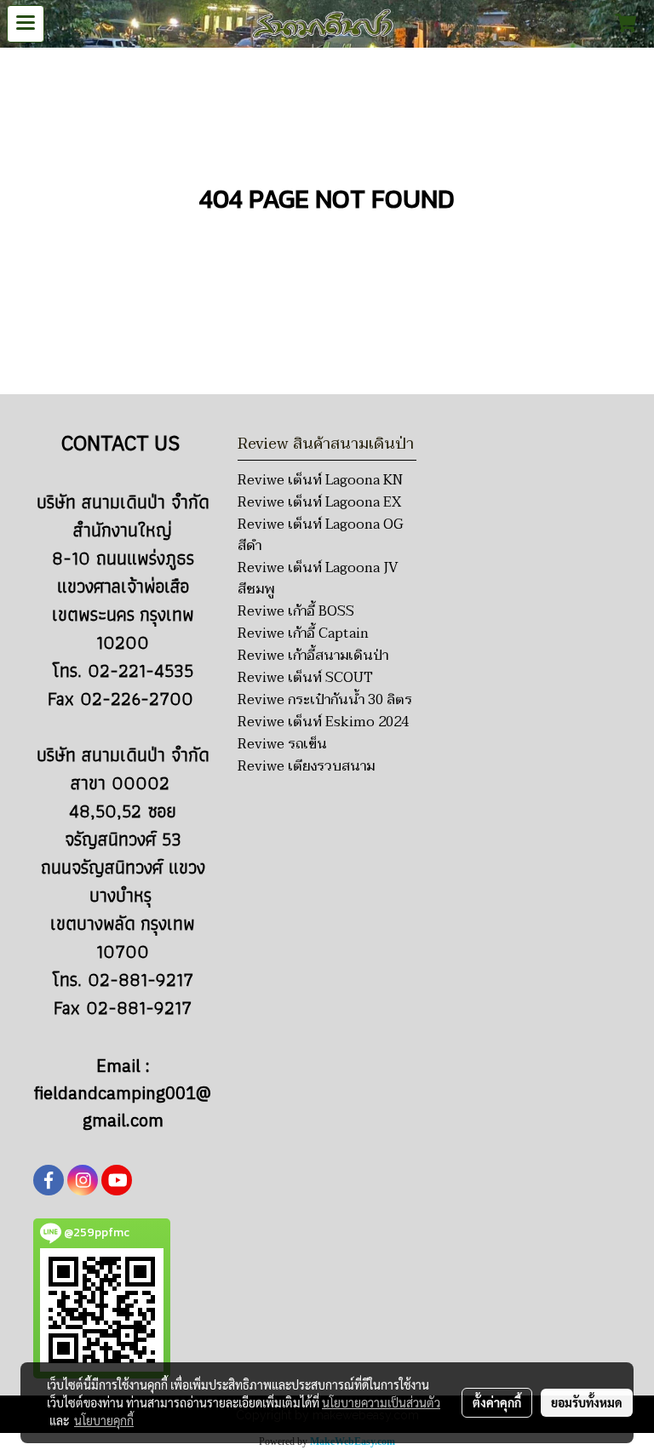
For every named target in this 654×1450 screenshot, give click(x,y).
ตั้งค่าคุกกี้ (497, 1402)
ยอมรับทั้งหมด (586, 1402)
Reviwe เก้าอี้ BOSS (296, 611)
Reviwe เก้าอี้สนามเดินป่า (313, 656)
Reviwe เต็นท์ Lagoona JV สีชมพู (318, 578)
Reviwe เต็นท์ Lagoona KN (320, 480)
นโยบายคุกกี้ (104, 1420)
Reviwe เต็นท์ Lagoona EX (319, 502)
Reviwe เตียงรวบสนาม (306, 766)
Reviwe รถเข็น (282, 744)
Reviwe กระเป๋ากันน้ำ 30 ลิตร (325, 700)
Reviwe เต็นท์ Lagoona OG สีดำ (320, 535)
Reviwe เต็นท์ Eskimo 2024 (323, 722)
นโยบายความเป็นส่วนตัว (381, 1402)
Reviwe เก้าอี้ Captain (303, 633)
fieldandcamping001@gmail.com (122, 1108)
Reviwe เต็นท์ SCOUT (305, 678)
